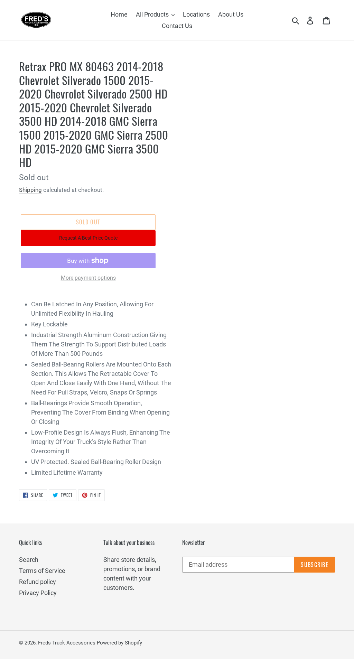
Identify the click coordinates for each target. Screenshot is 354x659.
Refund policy (37, 581)
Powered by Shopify (119, 643)
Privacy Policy (38, 592)
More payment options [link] (88, 278)
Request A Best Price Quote (88, 238)
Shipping (30, 189)
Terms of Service (42, 570)
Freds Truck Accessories (67, 643)
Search (28, 559)
